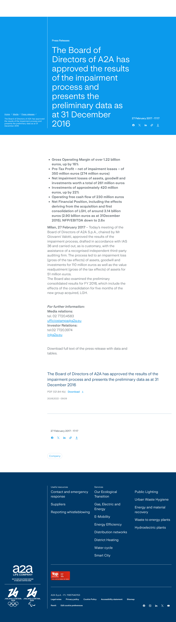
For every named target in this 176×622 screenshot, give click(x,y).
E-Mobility (102, 517)
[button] (158, 125)
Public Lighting (146, 492)
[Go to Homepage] (22, 586)
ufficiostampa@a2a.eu (64, 321)
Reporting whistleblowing (70, 512)
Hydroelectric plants (150, 527)
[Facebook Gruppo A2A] (144, 605)
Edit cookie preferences (72, 605)
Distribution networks (110, 532)
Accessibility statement (111, 599)
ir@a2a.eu (54, 335)
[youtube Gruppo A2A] (168, 605)
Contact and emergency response (69, 494)
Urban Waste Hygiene (152, 499)
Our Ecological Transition (105, 494)
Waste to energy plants (152, 520)
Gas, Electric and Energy (107, 506)
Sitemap (131, 599)
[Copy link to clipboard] (152, 125)
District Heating (106, 540)
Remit (53, 605)
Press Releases (60, 40)
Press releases (28, 114)
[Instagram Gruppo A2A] (150, 605)
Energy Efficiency (108, 524)
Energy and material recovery (150, 509)
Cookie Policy (90, 599)
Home (7, 114)
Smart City (102, 555)
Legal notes (56, 599)
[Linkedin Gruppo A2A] (156, 605)
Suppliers (58, 504)
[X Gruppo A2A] (162, 605)
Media (16, 114)
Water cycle (103, 548)
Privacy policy (72, 599)
